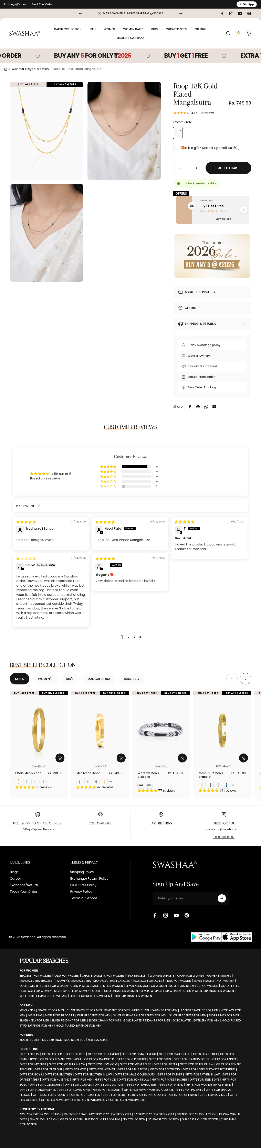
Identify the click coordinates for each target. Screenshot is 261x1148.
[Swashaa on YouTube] (176, 915)
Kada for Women (66, 976)
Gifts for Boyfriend (165, 1069)
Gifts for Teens (114, 1095)
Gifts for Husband (55, 1079)
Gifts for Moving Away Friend (208, 1085)
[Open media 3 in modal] (46, 233)
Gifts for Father (169, 1074)
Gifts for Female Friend (139, 1054)
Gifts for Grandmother (192, 1059)
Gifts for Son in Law (134, 1079)
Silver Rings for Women (72, 991)
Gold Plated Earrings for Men (78, 1026)
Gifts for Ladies (224, 1059)
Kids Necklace (74, 1040)
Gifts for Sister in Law (196, 1064)
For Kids (26, 1035)
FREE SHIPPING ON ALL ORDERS (37, 823)
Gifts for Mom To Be (135, 1064)
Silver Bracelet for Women (214, 981)
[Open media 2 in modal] (124, 131)
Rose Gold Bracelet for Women (44, 986)
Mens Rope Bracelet (59, 1015)
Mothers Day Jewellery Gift (110, 1114)
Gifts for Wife (75, 1069)
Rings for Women (178, 981)
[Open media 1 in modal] (46, 131)
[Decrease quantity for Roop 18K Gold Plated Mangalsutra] (178, 168)
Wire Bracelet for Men (94, 1015)
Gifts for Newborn (55, 1100)
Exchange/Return (15, 4)
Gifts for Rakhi (71, 1119)
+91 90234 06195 (223, 837)
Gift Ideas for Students (51, 1095)
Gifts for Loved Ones (75, 1090)
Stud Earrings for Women (132, 996)
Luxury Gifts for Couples (147, 1095)
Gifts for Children (183, 1095)
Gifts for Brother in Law (93, 1074)
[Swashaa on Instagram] (165, 915)
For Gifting (29, 1049)
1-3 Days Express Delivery (37, 829)
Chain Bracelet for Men (84, 1010)
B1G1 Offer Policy (83, 885)
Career (15, 879)
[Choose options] (59, 758)
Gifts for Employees (141, 1085)
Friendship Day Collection (197, 1114)
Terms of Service (83, 898)
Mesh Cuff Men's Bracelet (211, 775)
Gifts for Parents (189, 1090)
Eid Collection (134, 1119)
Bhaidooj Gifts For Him (102, 1119)
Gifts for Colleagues (46, 1085)
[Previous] (80, 13)
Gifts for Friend (171, 1085)
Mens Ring (35, 1015)
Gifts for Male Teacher (169, 1079)
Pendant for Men (117, 1010)
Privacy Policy (81, 892)
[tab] (19, 678)
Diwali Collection (44, 1119)
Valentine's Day (75, 1114)
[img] (26, 522)
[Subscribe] (222, 898)
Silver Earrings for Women (160, 991)
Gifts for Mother (33, 1064)
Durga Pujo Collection (200, 1119)
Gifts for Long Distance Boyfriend (208, 1069)
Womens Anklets (162, 976)
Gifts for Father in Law (202, 1074)
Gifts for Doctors (109, 1085)
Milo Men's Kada (88, 773)
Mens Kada (27, 1010)
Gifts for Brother (58, 1074)
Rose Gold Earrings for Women (43, 996)
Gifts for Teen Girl (48, 1069)
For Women (29, 970)
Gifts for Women (102, 1069)
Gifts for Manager (107, 1090)
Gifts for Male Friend (174, 1054)
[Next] (180, 13)
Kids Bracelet (30, 1040)
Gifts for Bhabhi (205, 1054)
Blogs (14, 872)
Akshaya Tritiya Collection (30, 69)
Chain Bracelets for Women (103, 976)
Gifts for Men (82, 1079)
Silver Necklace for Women (146, 986)
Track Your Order (42, 4)
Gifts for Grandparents (38, 1090)
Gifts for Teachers (85, 1095)
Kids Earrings (52, 1040)
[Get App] (221, 937)
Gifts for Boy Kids (213, 1095)
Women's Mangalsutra (73, 981)
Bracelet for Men (51, 1010)
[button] (108, 466)
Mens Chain (140, 1010)
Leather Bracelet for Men (199, 1010)
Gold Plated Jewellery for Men (196, 1020)
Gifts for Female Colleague (61, 1059)
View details (223, 218)
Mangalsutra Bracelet (37, 981)
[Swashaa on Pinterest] (186, 915)
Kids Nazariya (97, 1040)
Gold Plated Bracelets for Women (96, 986)
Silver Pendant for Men (69, 1020)
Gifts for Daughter (99, 1059)
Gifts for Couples (78, 1085)
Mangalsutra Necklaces (111, 981)
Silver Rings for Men (224, 1015)
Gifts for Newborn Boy (89, 1100)
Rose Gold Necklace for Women (193, 986)
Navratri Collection (163, 1119)
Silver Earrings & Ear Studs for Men (140, 1015)
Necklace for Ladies (147, 981)
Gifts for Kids (74, 1054)
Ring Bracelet (137, 976)
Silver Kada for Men (34, 1020)
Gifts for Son (105, 1079)
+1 (110, 781)
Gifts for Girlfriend (131, 1059)
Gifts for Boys (31, 1074)
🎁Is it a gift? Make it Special (210, 147)
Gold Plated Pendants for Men (146, 1020)
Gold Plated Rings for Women (115, 991)
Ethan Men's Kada (28, 773)
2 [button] (128, 637)
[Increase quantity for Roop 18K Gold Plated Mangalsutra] (197, 168)
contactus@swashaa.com (223, 829)
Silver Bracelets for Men (187, 1015)
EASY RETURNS (160, 823)
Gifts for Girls (160, 1059)
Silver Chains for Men (105, 1020)
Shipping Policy (82, 872)
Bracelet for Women (35, 976)
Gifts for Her (52, 1054)
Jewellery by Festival (37, 1109)
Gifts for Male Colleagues (135, 1074)
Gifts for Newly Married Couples (149, 1090)
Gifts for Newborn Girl (127, 1100)
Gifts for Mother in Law (67, 1064)
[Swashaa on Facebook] (155, 915)
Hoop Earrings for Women (90, 996)
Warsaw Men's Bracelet (148, 775)
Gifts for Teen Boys (204, 1079)
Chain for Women (190, 976)
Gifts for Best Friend (103, 1054)
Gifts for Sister (165, 1064)
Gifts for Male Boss (132, 1069)
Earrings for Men (164, 1010)
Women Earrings (218, 976)
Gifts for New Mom (102, 1064)
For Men (26, 1005)
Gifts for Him (29, 1054)
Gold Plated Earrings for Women (208, 991)
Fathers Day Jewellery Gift (154, 1114)
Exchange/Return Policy (89, 879)
